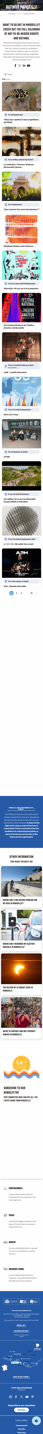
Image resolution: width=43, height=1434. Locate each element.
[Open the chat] (36, 1420)
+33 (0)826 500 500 (20, 1331)
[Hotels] (16, 8)
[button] (28, 8)
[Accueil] (14, 8)
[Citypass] (18, 8)
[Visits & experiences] (19, 8)
